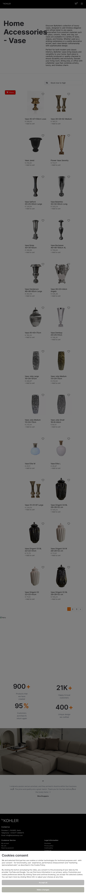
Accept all (43, 882)
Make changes (43, 890)
